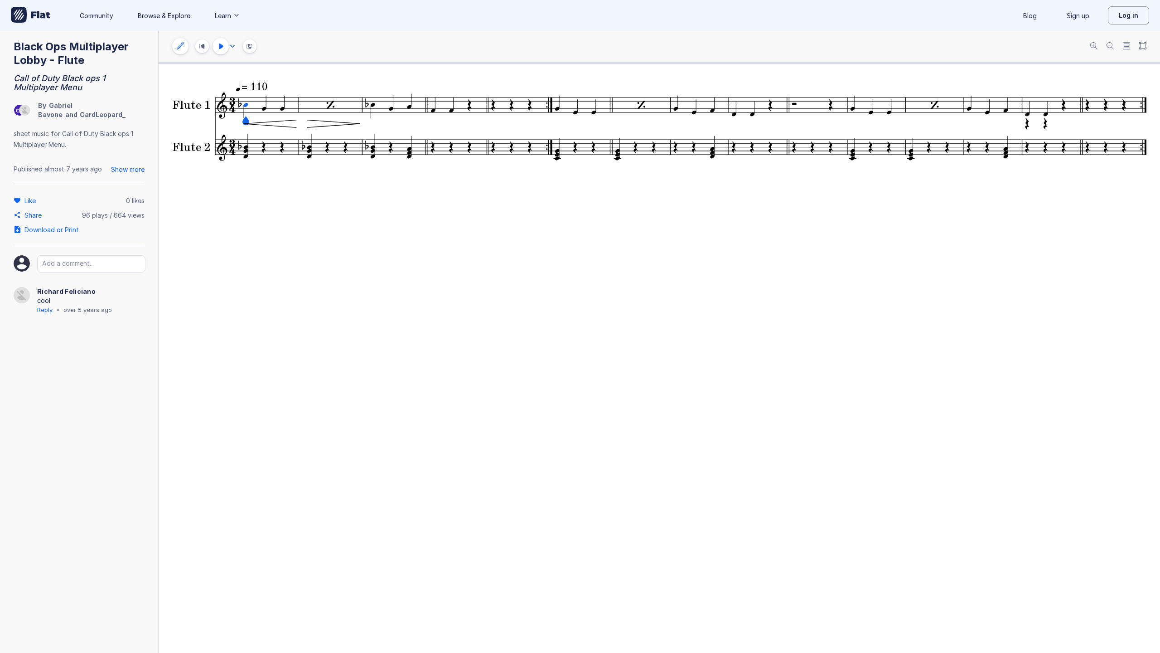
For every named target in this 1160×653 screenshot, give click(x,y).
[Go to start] (202, 46)
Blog (1030, 15)
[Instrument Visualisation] (249, 46)
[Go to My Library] (30, 15)
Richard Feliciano (66, 291)
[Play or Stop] (221, 46)
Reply (45, 309)
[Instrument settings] (180, 46)
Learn (223, 15)
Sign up (1078, 15)
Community (96, 15)
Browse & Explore (164, 15)
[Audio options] (232, 46)
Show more (128, 169)
